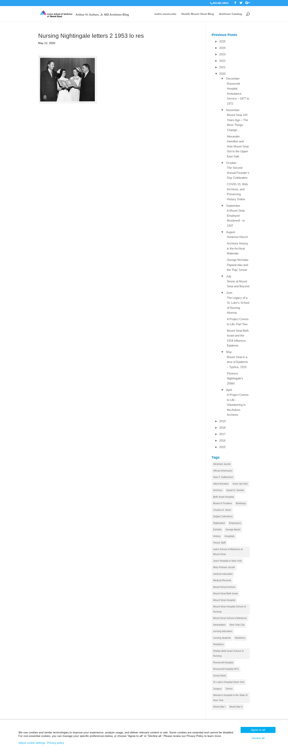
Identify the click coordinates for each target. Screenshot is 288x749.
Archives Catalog (230, 14)
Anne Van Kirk (240, 483)
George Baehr (233, 529)
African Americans (222, 470)
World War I (219, 706)
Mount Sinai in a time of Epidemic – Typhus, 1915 (237, 362)
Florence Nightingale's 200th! (235, 378)
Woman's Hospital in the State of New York (230, 698)
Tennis (229, 688)
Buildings (241, 503)
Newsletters (219, 624)
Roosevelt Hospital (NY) (226, 669)
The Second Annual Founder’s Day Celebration (238, 172)
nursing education (222, 631)
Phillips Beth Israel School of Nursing (228, 653)
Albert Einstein (221, 483)
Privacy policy (55, 742)
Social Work (219, 675)
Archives (217, 490)
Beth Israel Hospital (223, 497)
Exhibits (217, 529)
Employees (235, 523)
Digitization (219, 523)
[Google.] (247, 2)
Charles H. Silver (222, 510)
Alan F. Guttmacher (223, 477)
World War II (235, 706)
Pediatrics (218, 644)
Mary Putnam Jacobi (224, 567)
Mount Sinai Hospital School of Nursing (229, 609)
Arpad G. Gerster (235, 490)
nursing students (222, 638)
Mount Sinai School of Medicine (230, 618)
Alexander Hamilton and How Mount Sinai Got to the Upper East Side (238, 146)
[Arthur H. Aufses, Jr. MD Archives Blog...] (56, 13)
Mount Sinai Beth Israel (225, 593)
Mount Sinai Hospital (224, 600)
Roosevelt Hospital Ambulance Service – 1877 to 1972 (238, 93)
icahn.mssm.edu (165, 14)
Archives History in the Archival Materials (237, 248)
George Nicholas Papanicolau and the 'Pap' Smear (237, 264)
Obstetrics (240, 638)
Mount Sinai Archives (224, 587)
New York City (237, 624)
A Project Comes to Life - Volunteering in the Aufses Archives (238, 404)
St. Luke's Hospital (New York (228, 682)
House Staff (219, 542)
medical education (223, 574)
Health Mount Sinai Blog (197, 14)
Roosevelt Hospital (223, 662)
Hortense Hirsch (237, 237)
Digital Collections (223, 516)
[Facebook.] (235, 2)
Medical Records (222, 580)
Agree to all (258, 729)
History (217, 536)
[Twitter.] (241, 2)
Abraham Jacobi (222, 464)
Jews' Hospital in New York (227, 561)
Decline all (258, 738)
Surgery (217, 688)
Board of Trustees (222, 503)
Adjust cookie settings (31, 742)
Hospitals (230, 536)
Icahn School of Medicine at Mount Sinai (228, 552)
